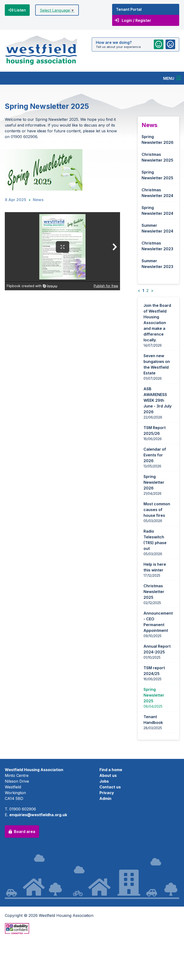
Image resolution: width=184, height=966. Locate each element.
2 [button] (147, 290)
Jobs (104, 781)
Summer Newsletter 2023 (157, 263)
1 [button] (143, 290)
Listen (20, 10)
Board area (24, 831)
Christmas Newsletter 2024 (157, 192)
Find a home (110, 769)
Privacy (106, 792)
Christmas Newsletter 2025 (157, 157)
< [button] (139, 290)
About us (108, 775)
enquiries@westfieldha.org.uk (38, 814)
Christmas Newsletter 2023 (157, 246)
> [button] (152, 290)
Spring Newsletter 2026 (157, 139)
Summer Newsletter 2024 (157, 228)
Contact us (110, 787)
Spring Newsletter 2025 (157, 175)
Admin (105, 798)
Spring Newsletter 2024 (157, 210)
